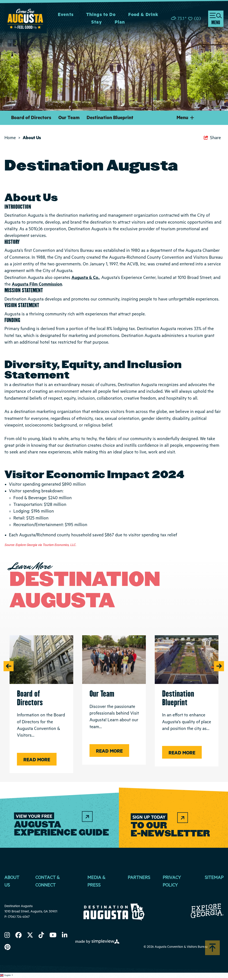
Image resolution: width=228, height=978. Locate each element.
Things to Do (101, 14)
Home (12, 137)
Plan (120, 22)
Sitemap (214, 877)
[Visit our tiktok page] (41, 936)
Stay (96, 22)
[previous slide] (9, 666)
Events (65, 14)
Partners (139, 877)
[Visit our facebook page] (18, 936)
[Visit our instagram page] (7, 936)
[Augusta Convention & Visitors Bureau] (25, 18)
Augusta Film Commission (37, 284)
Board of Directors (31, 117)
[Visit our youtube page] (53, 936)
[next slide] (219, 666)
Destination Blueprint (110, 117)
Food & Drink (143, 14)
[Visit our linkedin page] (64, 936)
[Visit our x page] (30, 936)
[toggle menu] (216, 18)
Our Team (68, 117)
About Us (32, 137)
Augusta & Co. (85, 277)
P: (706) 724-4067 (17, 917)
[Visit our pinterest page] (7, 948)
